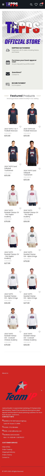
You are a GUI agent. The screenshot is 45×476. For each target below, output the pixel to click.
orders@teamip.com (15, 431)
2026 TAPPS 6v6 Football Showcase (30, 130)
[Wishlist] (36, 4)
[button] (20, 127)
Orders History (7, 455)
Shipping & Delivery (8, 452)
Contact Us (15, 75)
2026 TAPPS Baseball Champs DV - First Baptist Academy (11, 213)
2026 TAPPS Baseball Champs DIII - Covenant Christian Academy (10, 337)
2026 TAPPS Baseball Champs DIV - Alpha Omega (30, 254)
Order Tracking (7, 449)
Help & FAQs (6, 447)
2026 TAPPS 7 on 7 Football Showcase (11, 130)
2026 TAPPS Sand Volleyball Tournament (10, 168)
